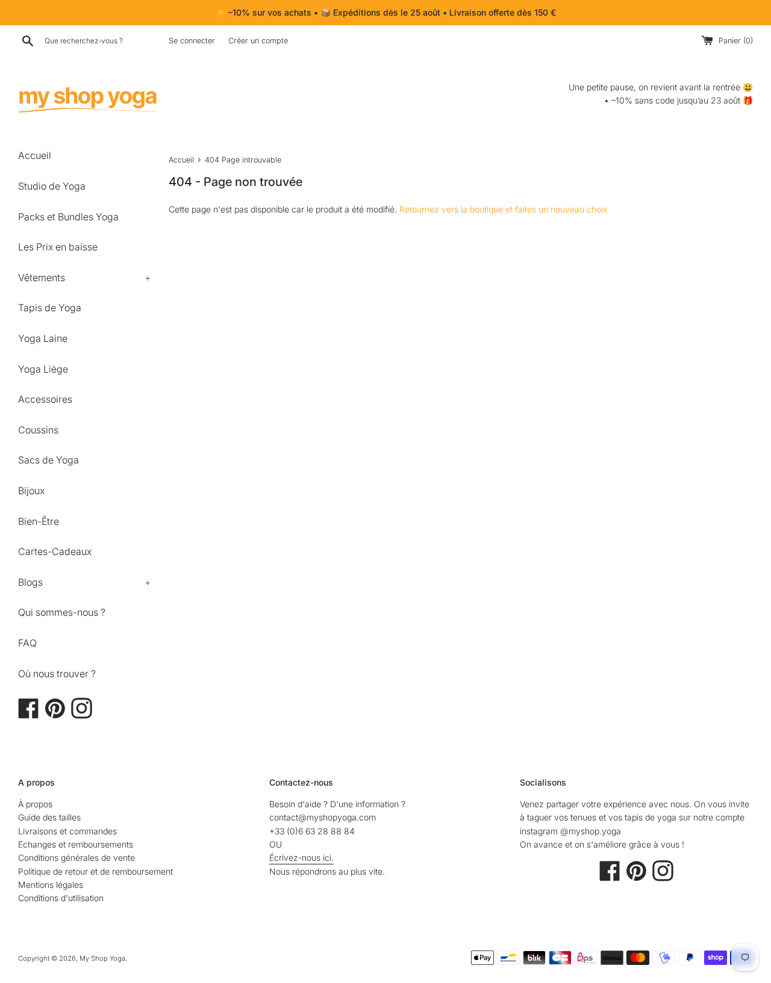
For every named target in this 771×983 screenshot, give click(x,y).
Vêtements (84, 277)
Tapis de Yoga (49, 308)
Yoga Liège (43, 369)
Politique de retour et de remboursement (95, 871)
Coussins (38, 430)
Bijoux (31, 491)
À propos (35, 804)
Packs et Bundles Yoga (68, 217)
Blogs (84, 582)
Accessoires (45, 399)
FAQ (27, 643)
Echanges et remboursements (75, 844)
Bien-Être (38, 521)
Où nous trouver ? (57, 674)
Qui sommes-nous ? (61, 612)
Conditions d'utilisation (61, 898)
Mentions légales (50, 884)
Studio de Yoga (52, 186)
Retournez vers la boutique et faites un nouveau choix (503, 209)
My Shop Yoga (102, 958)
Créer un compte (258, 40)
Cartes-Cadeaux (55, 551)
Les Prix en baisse (58, 247)
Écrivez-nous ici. (301, 857)
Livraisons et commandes (67, 831)
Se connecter (192, 40)
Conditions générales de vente (76, 857)
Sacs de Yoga (48, 460)
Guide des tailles (49, 817)
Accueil (34, 155)
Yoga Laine (42, 338)
